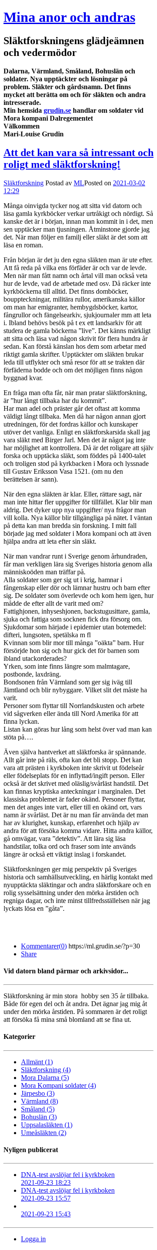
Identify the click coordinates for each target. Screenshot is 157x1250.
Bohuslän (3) (39, 1117)
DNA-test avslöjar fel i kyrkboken (68, 1178)
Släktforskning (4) (46, 1069)
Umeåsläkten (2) (43, 1132)
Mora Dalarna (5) (45, 1077)
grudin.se (57, 110)
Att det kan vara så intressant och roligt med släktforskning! (78, 158)
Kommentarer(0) (44, 946)
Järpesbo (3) (38, 1093)
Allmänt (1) (37, 1062)
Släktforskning (23, 183)
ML (79, 183)
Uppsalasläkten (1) (46, 1124)
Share (29, 954)
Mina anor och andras (69, 17)
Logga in (33, 1239)
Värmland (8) (39, 1101)
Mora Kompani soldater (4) (58, 1085)
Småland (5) (38, 1109)
